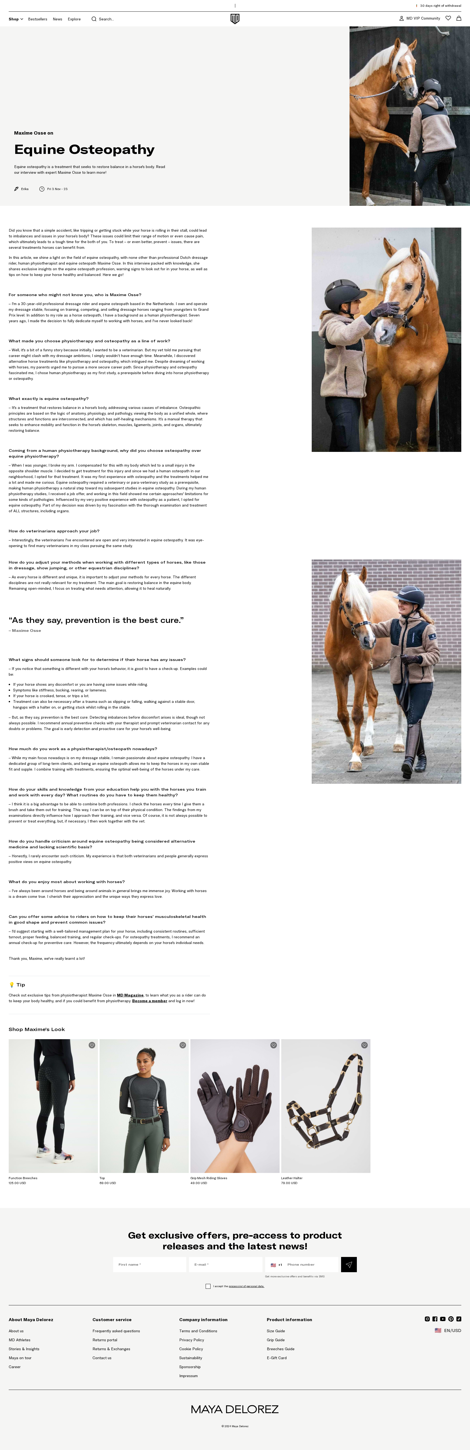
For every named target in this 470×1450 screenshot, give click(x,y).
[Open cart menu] (458, 18)
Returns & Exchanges (111, 1348)
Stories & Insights (24, 1348)
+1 (276, 1265)
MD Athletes (19, 1339)
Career (15, 1366)
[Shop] (22, 19)
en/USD (448, 1330)
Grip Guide (276, 1339)
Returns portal (116, 1339)
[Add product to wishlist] (92, 1045)
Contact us (102, 1357)
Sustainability (190, 1357)
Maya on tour (20, 1357)
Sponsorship (190, 1366)
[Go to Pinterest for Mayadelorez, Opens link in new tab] (451, 1319)
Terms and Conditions (198, 1330)
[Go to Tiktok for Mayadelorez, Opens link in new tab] (458, 1319)
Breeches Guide (281, 1348)
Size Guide (276, 1330)
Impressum (188, 1375)
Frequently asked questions (116, 1330)
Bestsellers (37, 19)
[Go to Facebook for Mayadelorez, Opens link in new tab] (434, 1319)
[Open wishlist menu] (448, 18)
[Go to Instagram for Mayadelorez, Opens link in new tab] (427, 1319)
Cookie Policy (191, 1348)
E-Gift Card (277, 1357)
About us (16, 1330)
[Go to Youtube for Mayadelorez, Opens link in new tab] (443, 1319)
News (57, 19)
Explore (74, 19)
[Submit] (349, 1264)
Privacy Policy (191, 1339)
